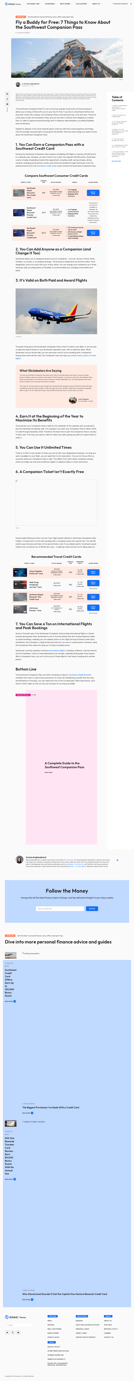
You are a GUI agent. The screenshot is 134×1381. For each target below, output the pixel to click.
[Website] (117, 860)
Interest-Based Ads (56, 1355)
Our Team (108, 1325)
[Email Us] (18, 1332)
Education (81, 1316)
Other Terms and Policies (58, 1351)
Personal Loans (82, 1329)
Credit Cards (81, 1333)
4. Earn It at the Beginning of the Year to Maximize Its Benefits (120, 132)
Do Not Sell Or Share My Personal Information (58, 1364)
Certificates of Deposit (86, 1337)
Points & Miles (53, 1337)
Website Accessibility (57, 1359)
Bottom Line (116, 161)
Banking (79, 1321)
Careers (107, 1333)
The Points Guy (79, 864)
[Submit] (7, 1325)
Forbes (71, 866)
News (50, 1321)
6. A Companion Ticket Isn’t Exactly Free (120, 146)
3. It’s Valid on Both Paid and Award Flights (119, 123)
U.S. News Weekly (80, 866)
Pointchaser (69, 860)
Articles (21, 17)
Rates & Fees (93, 588)
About (108, 1316)
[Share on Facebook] (7, 99)
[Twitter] (7, 1332)
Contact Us (109, 1337)
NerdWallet (69, 864)
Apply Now (93, 193)
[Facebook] (12, 1332)
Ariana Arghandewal (31, 84)
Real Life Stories (55, 1329)
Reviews (51, 1325)
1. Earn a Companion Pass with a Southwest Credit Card (119, 108)
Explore (52, 1316)
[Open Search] (131, 4)
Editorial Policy (111, 1329)
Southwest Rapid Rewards (80, 675)
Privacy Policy (54, 1347)
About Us (96, 4)
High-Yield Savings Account (87, 1325)
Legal (51, 1342)
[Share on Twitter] (7, 94)
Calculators (81, 4)
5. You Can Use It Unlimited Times (118, 139)
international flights (57, 651)
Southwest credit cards (46, 166)
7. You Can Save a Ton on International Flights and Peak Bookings (120, 154)
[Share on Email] (7, 104)
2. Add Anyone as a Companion (119, 115)
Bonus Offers (53, 1333)
